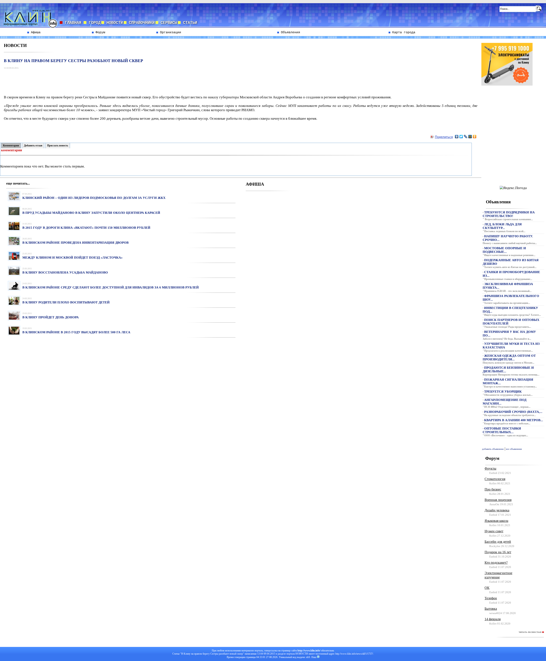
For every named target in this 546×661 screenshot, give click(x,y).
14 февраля (493, 619)
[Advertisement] (82, 80)
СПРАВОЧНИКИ (140, 23)
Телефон (491, 598)
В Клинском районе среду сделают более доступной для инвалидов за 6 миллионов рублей (110, 287)
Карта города (402, 32)
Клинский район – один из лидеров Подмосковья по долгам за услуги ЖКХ (94, 197)
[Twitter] (461, 136)
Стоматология (495, 479)
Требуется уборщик (503, 391)
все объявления (514, 449)
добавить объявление (493, 449)
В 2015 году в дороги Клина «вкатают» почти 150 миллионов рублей (86, 227)
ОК (487, 588)
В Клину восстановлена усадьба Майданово (65, 272)
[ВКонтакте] (457, 136)
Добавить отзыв (33, 145)
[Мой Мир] (470, 136)
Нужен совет (494, 531)
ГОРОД (93, 23)
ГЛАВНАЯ (73, 22)
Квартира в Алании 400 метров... (513, 420)
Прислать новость (57, 145)
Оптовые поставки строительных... (502, 430)
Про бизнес (493, 489)
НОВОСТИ (113, 23)
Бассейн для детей (498, 541)
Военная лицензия (498, 500)
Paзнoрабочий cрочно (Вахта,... (513, 411)
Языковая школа (496, 521)
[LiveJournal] (465, 136)
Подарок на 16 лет (498, 552)
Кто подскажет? (496, 562)
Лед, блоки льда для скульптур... (502, 226)
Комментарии (11, 145)
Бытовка (491, 608)
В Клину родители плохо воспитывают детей (66, 302)
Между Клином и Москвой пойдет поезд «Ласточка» (72, 257)
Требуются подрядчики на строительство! (509, 214)
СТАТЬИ (189, 23)
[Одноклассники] (474, 136)
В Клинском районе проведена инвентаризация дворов (75, 242)
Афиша (35, 32)
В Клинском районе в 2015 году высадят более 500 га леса (76, 332)
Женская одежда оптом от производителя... (509, 357)
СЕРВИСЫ (167, 23)
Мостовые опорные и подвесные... (504, 249)
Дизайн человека (497, 510)
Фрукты (490, 468)
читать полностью (530, 631)
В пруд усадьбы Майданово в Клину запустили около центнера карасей (91, 212)
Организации (169, 32)
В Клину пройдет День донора (50, 317)
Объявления (289, 32)
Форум (99, 32)
